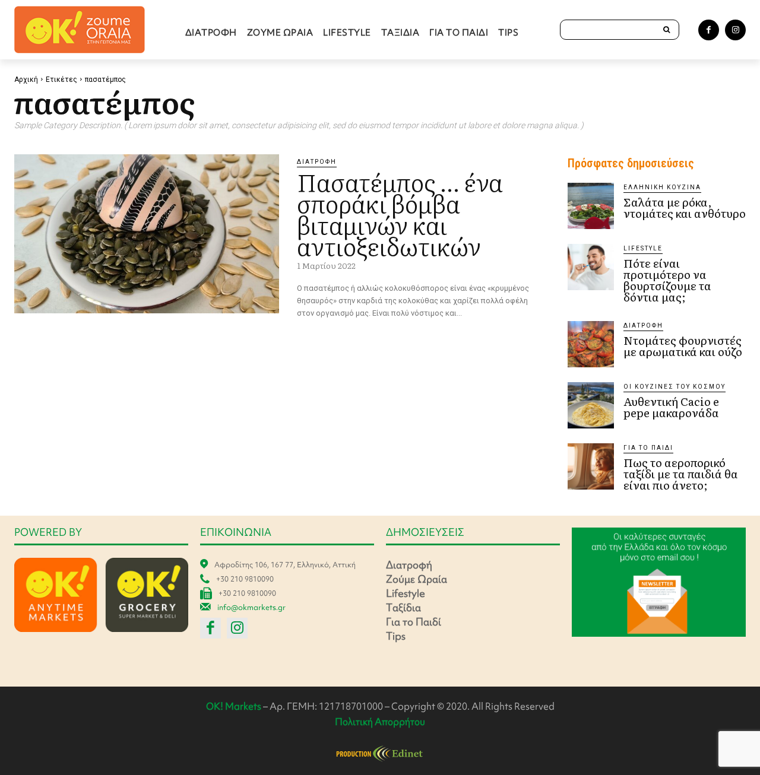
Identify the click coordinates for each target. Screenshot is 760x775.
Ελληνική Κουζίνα (662, 187)
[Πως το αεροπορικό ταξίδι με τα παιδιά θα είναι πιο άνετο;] (591, 466)
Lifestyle (643, 248)
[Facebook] (708, 30)
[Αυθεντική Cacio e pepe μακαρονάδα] (591, 405)
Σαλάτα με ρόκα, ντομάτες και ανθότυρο (684, 207)
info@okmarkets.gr (251, 607)
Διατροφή (317, 161)
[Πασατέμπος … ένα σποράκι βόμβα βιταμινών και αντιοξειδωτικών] (146, 233)
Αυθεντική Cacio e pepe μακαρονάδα (671, 407)
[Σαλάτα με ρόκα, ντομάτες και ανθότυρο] (591, 206)
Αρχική (26, 79)
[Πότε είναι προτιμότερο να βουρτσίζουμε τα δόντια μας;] (591, 267)
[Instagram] (735, 30)
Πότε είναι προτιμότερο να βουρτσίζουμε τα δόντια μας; (667, 280)
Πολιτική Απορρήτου (380, 721)
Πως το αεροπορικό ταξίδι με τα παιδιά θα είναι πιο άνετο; (680, 473)
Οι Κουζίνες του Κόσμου (674, 386)
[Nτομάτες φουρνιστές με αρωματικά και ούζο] (591, 344)
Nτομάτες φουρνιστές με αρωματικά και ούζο (682, 346)
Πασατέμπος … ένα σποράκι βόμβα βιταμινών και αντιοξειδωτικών (400, 213)
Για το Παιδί (648, 447)
